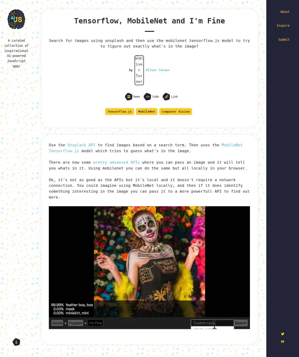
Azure (87, 342)
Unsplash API (82, 145)
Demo (136, 96)
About (285, 12)
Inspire (283, 25)
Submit (284, 39)
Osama (62, 342)
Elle (45, 342)
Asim (53, 342)
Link (174, 96)
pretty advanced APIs (116, 162)
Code (155, 96)
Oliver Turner (158, 70)
